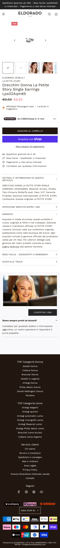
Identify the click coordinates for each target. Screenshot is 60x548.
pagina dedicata (10, 246)
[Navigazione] (3, 14)
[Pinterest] (33, 492)
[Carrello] (56, 14)
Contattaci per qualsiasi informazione (26, 166)
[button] (14, 40)
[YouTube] (41, 492)
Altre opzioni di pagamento (30, 146)
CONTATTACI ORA (43, 312)
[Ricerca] (49, 14)
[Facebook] (18, 492)
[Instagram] (26, 492)
